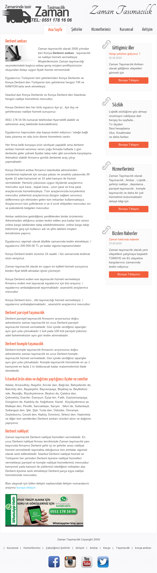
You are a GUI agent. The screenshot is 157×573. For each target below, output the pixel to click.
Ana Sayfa (55, 30)
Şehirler (76, 29)
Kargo (107, 547)
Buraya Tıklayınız (129, 274)
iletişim (147, 29)
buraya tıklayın (26, 487)
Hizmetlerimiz (101, 29)
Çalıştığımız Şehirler (58, 547)
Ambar (94, 547)
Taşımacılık (123, 547)
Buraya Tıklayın (129, 80)
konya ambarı (143, 547)
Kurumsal (126, 29)
